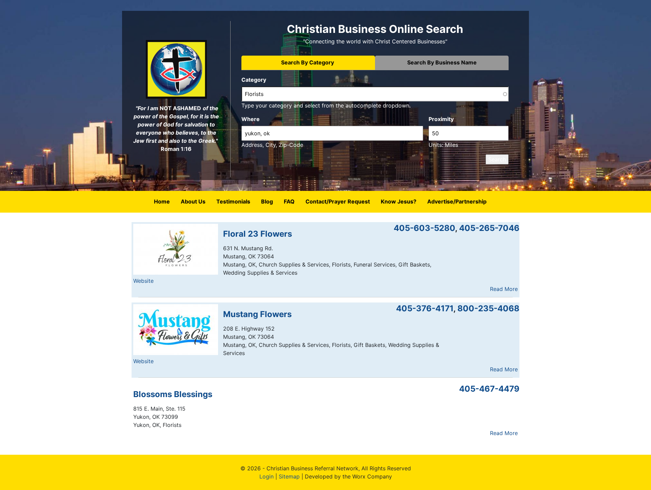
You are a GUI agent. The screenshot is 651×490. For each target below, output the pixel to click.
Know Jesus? (398, 201)
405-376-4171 (424, 308)
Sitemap (289, 476)
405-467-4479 (489, 389)
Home (162, 201)
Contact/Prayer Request (337, 201)
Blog (267, 201)
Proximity (441, 119)
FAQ (289, 201)
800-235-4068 (488, 308)
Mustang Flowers (257, 314)
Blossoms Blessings (172, 394)
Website (143, 280)
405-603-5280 (424, 228)
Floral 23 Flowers (257, 234)
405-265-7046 (489, 228)
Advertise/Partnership (457, 201)
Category (253, 79)
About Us (193, 201)
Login (266, 476)
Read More (504, 289)
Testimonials (233, 201)
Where (250, 119)
